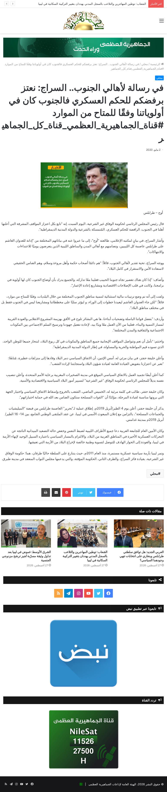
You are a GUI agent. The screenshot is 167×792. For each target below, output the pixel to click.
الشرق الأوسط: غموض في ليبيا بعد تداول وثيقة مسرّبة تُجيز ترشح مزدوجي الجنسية (26, 556)
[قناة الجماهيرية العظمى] (83, 20)
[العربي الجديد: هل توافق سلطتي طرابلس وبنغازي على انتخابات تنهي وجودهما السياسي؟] (139, 533)
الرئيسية (155, 64)
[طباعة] (45, 492)
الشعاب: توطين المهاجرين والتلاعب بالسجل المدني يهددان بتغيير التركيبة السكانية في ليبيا (92, 3)
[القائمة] (161, 22)
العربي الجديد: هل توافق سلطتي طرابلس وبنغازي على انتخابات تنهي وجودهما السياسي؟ (142, 556)
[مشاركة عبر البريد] (56, 492)
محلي (144, 64)
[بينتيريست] (66, 492)
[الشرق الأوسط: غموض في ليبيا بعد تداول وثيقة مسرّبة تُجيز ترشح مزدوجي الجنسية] (26, 533)
